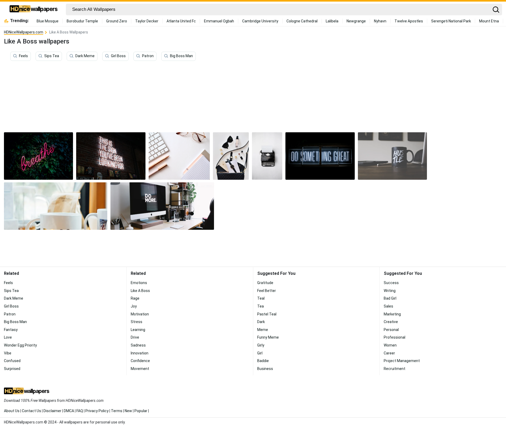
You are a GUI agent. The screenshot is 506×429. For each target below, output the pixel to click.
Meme (262, 330)
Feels (23, 56)
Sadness (138, 345)
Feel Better (266, 291)
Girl (259, 353)
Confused (12, 361)
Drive (135, 337)
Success (391, 283)
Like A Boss (140, 291)
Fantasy (11, 330)
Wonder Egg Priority (20, 345)
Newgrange (356, 21)
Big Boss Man (181, 56)
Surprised (12, 369)
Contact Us (31, 411)
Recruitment (394, 369)
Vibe (7, 353)
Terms (116, 411)
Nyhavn (380, 21)
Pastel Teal (266, 314)
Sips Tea (51, 56)
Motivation (140, 314)
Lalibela (332, 21)
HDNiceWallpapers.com (23, 32)
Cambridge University (260, 21)
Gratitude (265, 283)
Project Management (402, 361)
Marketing (392, 314)
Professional (394, 337)
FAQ (79, 411)
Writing (390, 291)
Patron (148, 56)
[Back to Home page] (33, 9)
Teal (261, 298)
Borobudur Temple (82, 21)
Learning (138, 330)
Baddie (263, 361)
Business (265, 369)
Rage (135, 298)
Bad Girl (390, 298)
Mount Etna (489, 21)
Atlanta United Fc (181, 21)
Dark (261, 322)
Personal (391, 330)
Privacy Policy (97, 411)
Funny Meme (268, 337)
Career (389, 353)
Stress (136, 322)
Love (8, 337)
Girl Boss (118, 56)
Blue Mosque (48, 21)
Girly (260, 345)
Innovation (139, 353)
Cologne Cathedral (302, 21)
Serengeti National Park (451, 21)
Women (390, 345)
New (128, 411)
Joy (134, 306)
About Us (12, 411)
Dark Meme (85, 56)
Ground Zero (116, 21)
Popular (140, 411)
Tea (260, 306)
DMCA (69, 411)
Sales (388, 306)
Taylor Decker (146, 21)
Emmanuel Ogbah (219, 21)
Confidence (140, 361)
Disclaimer (52, 411)
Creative (391, 322)
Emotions (139, 283)
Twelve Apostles (409, 21)
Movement (140, 369)
